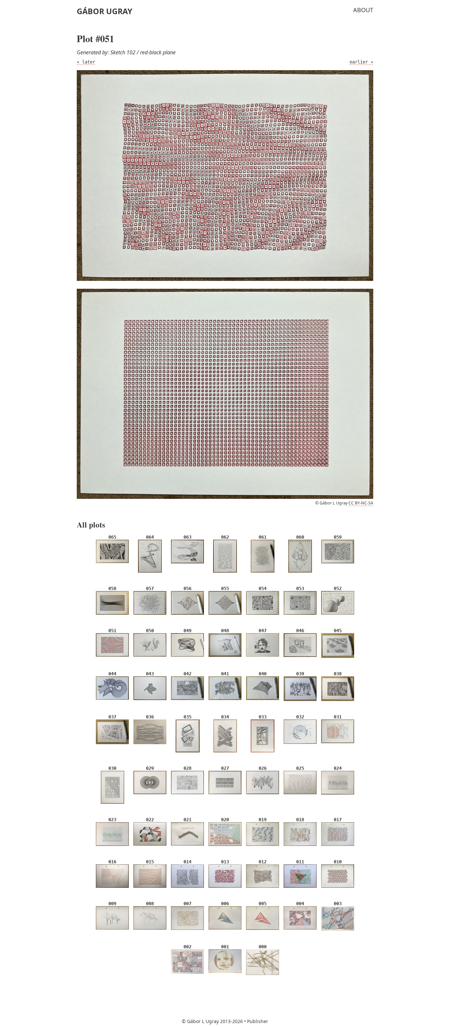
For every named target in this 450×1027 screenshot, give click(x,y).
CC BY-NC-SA (361, 503)
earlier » (361, 62)
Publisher (257, 1021)
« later (86, 62)
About (363, 10)
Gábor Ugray (104, 11)
